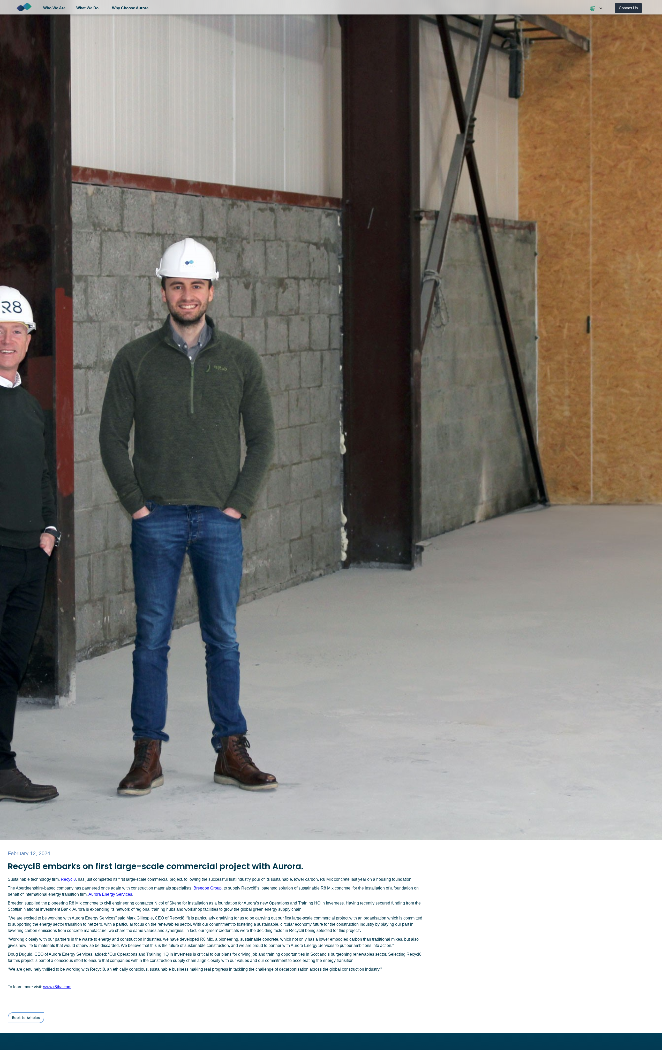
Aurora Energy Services (110, 894)
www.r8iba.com (57, 987)
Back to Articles (26, 1017)
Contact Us (628, 8)
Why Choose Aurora (130, 8)
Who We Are (54, 8)
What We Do (87, 8)
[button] (56, 7)
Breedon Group (207, 888)
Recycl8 (68, 879)
